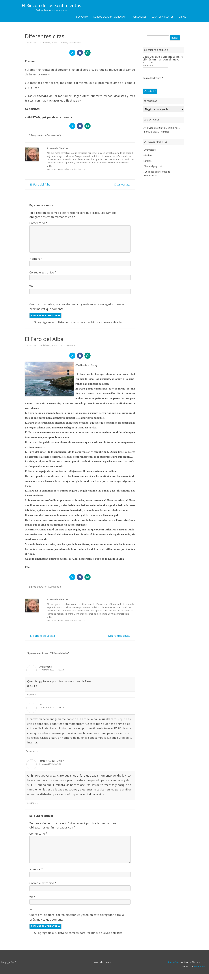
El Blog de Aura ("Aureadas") (44, 135)
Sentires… (148, 160)
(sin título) (148, 155)
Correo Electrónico (153, 77)
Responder (31, 694)
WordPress (199, 966)
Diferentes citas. (119, 635)
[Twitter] (103, 955)
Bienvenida (81, 16)
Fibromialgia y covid (153, 166)
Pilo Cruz (31, 42)
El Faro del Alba (39, 184)
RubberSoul (173, 962)
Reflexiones (139, 16)
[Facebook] (106, 955)
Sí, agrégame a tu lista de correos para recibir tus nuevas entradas (78, 322)
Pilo (41, 704)
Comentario (38, 223)
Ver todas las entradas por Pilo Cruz (66, 169)
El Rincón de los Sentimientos (51, 5)
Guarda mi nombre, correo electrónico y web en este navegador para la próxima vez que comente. (76, 306)
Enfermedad (150, 149)
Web (32, 286)
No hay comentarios (71, 42)
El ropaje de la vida (42, 635)
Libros (182, 16)
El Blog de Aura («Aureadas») (110, 16)
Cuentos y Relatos (162, 16)
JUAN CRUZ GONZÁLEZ (51, 760)
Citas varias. (122, 184)
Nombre (36, 258)
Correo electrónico (42, 272)
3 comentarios (68, 345)
